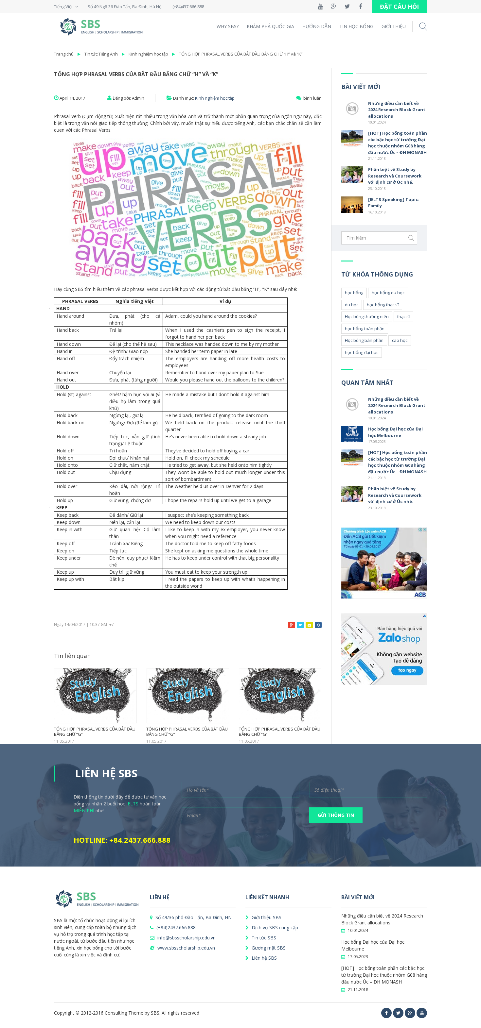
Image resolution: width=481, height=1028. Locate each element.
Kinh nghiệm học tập (148, 54)
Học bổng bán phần (364, 340)
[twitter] (398, 1013)
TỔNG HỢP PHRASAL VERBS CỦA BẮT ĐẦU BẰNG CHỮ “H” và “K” (241, 54)
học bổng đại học (361, 352)
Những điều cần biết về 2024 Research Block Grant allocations (396, 109)
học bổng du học (388, 292)
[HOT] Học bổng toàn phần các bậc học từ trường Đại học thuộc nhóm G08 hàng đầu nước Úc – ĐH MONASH (397, 142)
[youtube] (422, 1013)
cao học (399, 340)
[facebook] (386, 1013)
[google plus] (410, 1013)
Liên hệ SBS (263, 958)
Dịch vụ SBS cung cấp (274, 927)
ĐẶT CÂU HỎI (399, 6)
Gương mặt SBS (268, 948)
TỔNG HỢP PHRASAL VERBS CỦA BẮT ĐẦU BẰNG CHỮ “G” (279, 732)
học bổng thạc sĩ (383, 305)
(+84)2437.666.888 (175, 927)
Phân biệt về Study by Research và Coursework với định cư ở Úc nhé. (394, 175)
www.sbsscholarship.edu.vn (185, 948)
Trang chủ (64, 54)
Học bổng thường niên (367, 316)
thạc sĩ (403, 316)
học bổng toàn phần (364, 328)
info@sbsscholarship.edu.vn (186, 938)
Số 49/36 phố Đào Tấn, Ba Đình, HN (193, 917)
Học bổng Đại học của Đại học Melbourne (395, 432)
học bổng (354, 292)
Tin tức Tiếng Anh (101, 54)
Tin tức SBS (263, 938)
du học (351, 305)
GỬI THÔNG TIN (336, 815)
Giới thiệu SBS (265, 917)
